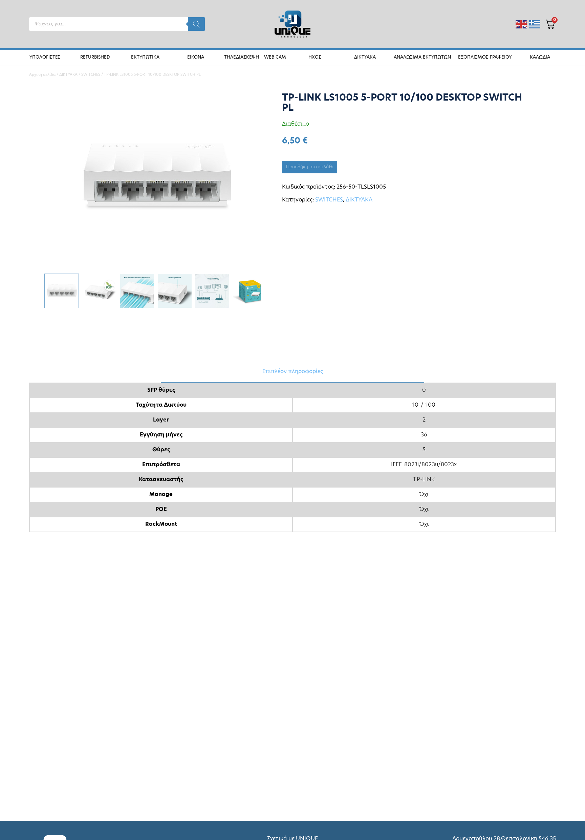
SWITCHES (90, 75)
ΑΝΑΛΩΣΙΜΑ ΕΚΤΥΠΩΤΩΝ (422, 57)
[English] (521, 24)
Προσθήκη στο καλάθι (309, 167)
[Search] (196, 24)
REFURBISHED (95, 57)
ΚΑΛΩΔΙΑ (540, 57)
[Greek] (535, 24)
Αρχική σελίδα (42, 75)
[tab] (292, 372)
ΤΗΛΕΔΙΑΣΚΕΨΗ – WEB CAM (255, 57)
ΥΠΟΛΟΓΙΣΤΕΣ (45, 57)
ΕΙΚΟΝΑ (195, 57)
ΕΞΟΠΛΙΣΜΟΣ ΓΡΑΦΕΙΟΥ (485, 57)
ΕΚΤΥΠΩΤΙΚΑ (145, 57)
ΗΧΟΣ (314, 57)
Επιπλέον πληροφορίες (292, 371)
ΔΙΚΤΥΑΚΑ (365, 57)
